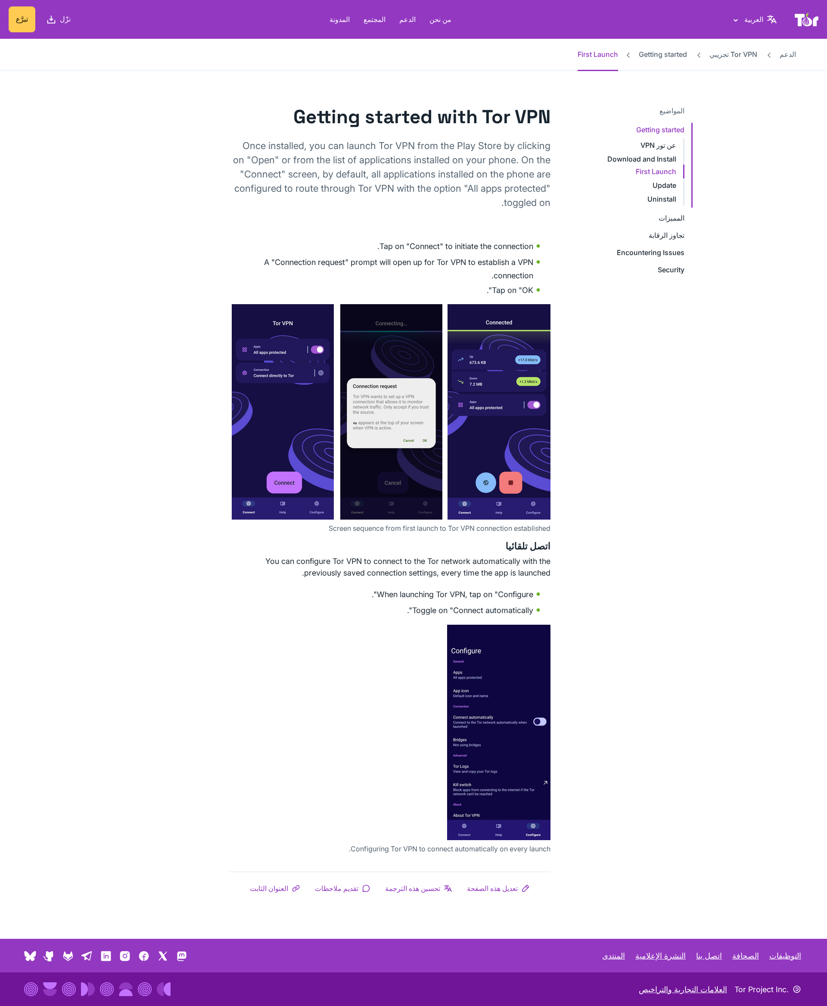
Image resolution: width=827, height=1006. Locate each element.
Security (671, 269)
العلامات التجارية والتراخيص (683, 989)
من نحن (440, 19)
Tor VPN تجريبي (733, 54)
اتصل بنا (709, 955)
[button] (498, 888)
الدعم (407, 19)
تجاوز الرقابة (666, 235)
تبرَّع (22, 19)
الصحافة (745, 955)
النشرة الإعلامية (660, 955)
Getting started (663, 54)
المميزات (671, 218)
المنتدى (613, 955)
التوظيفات (785, 955)
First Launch (656, 171)
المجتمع (375, 19)
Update (664, 185)
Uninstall (661, 199)
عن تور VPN (658, 145)
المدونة (340, 19)
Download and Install (641, 159)
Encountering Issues (650, 252)
